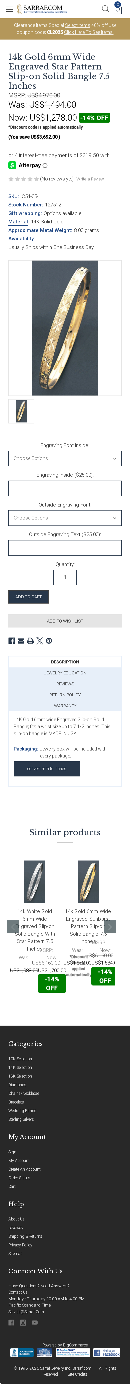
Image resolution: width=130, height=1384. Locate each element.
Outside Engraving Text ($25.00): (65, 534)
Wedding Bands (22, 1110)
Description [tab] (65, 661)
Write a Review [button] (90, 178)
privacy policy (20, 1245)
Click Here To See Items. (89, 32)
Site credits (77, 1374)
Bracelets (16, 1102)
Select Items (77, 25)
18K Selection (20, 1076)
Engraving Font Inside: (65, 445)
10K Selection (20, 1059)
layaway (15, 1227)
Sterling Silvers (21, 1119)
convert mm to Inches (46, 768)
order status (19, 1178)
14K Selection (20, 1067)
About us (16, 1219)
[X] (39, 640)
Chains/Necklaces (24, 1093)
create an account (24, 1169)
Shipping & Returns (25, 1236)
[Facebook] (11, 640)
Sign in (14, 1152)
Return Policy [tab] (65, 694)
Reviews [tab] (65, 683)
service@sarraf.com (26, 1312)
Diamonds (17, 1085)
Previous (13, 926)
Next (110, 926)
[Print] (30, 640)
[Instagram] (23, 1322)
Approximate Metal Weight (39, 230)
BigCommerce (75, 1345)
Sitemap (15, 1253)
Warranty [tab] (65, 705)
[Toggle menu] (9, 9)
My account (19, 1160)
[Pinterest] (49, 640)
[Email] (21, 640)
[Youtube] (35, 1322)
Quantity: (65, 564)
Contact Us (18, 1292)
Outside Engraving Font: (65, 505)
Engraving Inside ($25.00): (65, 475)
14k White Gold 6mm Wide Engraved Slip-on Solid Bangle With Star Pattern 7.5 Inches (35, 930)
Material (18, 222)
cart (12, 1186)
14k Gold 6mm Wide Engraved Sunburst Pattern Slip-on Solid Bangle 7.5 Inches (88, 926)
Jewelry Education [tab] (65, 672)
